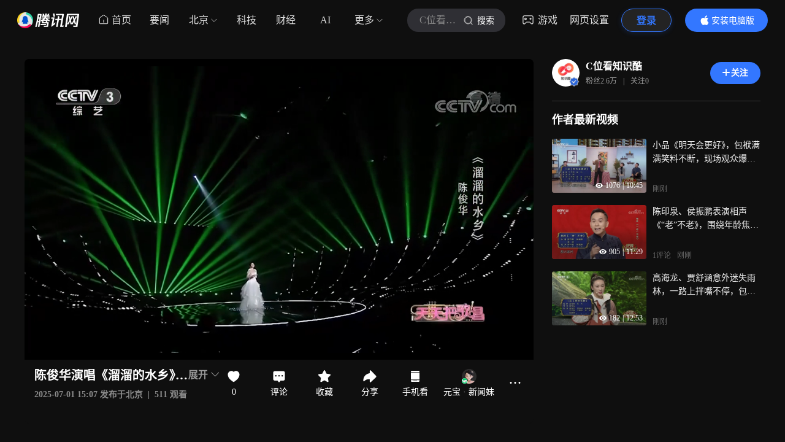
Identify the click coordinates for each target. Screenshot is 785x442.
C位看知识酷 (614, 66)
